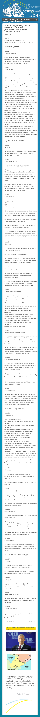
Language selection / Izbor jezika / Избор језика (21, 628)
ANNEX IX (32, 621)
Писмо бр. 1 (10, 621)
